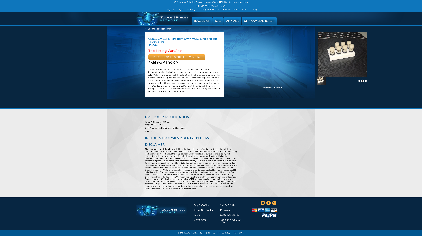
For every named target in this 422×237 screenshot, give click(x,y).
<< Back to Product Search (158, 29)
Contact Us (200, 219)
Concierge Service (206, 10)
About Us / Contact (204, 210)
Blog (255, 10)
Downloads (226, 210)
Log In (180, 10)
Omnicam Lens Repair (259, 20)
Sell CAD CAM (227, 205)
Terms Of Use (239, 233)
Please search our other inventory (176, 57)
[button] (359, 81)
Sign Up (170, 10)
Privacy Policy (224, 233)
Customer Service (230, 215)
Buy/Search (202, 20)
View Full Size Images (273, 87)
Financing (191, 10)
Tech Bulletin (224, 10)
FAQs (197, 215)
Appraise (232, 20)
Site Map (211, 233)
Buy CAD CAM (201, 205)
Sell (218, 20)
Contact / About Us (241, 10)
